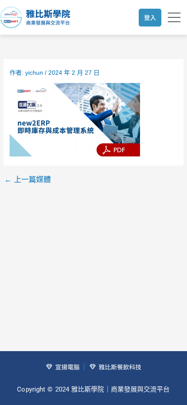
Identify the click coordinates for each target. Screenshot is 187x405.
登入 (150, 17)
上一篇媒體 (27, 179)
